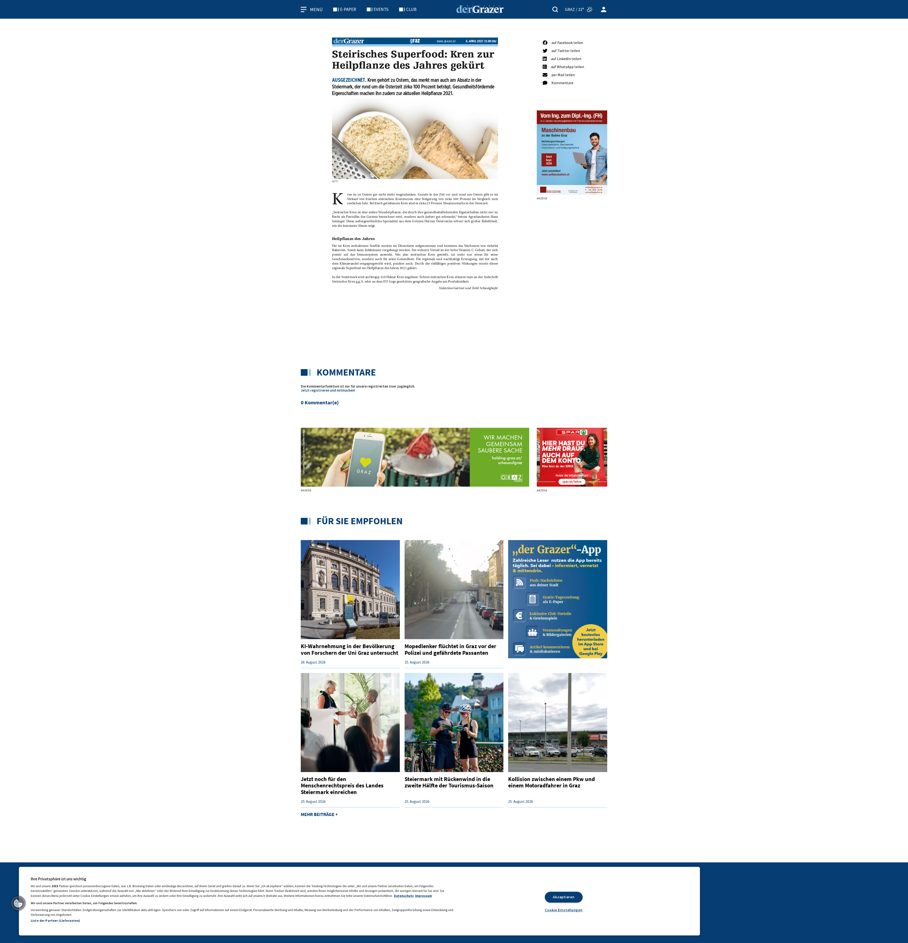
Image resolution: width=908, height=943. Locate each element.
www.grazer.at (446, 41)
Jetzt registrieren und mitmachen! (328, 390)
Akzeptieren (563, 897)
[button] (18, 903)
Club (411, 9)
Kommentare (562, 82)
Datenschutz (404, 896)
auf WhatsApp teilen (567, 66)
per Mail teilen (563, 74)
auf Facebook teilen (567, 42)
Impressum (423, 896)
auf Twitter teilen (565, 50)
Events (381, 9)
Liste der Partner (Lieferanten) (55, 920)
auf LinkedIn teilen (566, 58)
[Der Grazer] (480, 8)
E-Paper (348, 9)
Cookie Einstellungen (563, 910)
